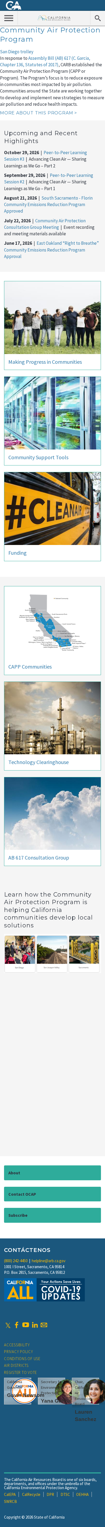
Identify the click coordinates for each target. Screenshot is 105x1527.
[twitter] (8, 1324)
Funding (17, 552)
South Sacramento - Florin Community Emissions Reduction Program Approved (48, 204)
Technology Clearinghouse (38, 762)
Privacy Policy (18, 1351)
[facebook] (16, 1324)
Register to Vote (20, 1372)
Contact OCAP (22, 1194)
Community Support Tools (38, 457)
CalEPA (10, 1494)
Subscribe (17, 1215)
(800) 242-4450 (15, 1260)
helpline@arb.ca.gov (48, 1260)
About (14, 1172)
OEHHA (82, 1494)
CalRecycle (31, 1494)
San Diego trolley (16, 52)
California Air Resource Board (54, 17)
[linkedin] (34, 1324)
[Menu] (9, 18)
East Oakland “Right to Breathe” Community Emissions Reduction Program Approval (51, 249)
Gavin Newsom (25, 1395)
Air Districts (16, 1365)
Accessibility (17, 1344)
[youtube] (25, 1324)
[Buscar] (97, 18)
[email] (43, 1324)
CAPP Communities (30, 666)
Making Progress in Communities (45, 361)
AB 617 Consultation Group (38, 857)
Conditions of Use (22, 1358)
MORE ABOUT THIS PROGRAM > (38, 112)
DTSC (65, 1494)
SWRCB (10, 1501)
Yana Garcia (56, 1401)
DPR (50, 1494)
